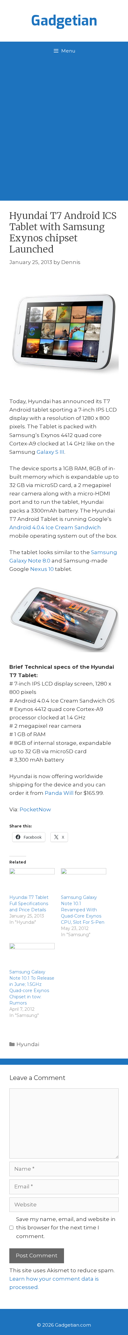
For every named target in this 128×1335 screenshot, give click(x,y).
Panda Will (59, 793)
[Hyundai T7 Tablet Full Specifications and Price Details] (32, 881)
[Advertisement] (64, 127)
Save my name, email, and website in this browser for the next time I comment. (66, 1227)
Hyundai (27, 1044)
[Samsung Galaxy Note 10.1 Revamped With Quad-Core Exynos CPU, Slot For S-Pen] (83, 881)
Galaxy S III (50, 452)
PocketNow (35, 809)
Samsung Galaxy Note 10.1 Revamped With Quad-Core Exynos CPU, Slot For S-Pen (82, 910)
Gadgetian (64, 20)
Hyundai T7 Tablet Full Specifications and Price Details (28, 904)
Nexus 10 (42, 569)
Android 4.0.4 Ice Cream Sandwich (55, 527)
